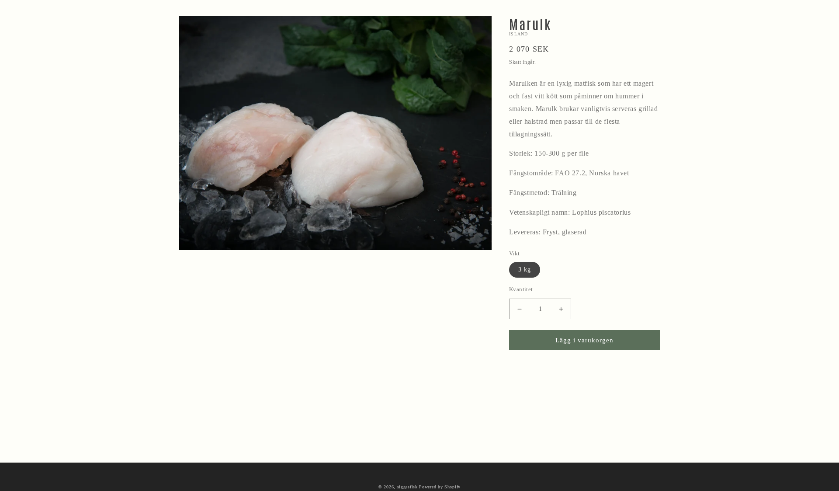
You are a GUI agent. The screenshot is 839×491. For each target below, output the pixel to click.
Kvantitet (521, 289)
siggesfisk (407, 486)
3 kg (524, 269)
